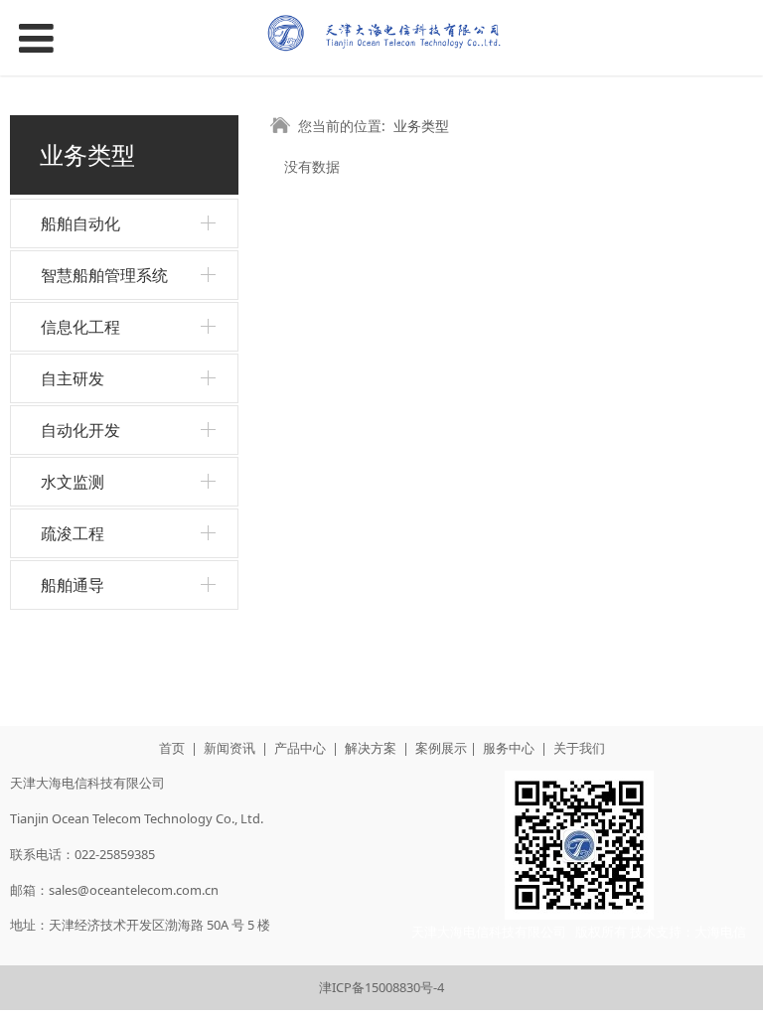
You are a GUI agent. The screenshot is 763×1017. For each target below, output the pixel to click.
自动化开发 (80, 430)
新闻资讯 (229, 748)
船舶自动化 (80, 223)
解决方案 (370, 748)
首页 (172, 748)
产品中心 (300, 748)
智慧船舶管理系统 (104, 275)
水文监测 (72, 482)
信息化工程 (80, 327)
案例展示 (441, 748)
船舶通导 (72, 585)
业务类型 (421, 125)
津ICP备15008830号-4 (381, 987)
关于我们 (579, 748)
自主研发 (72, 378)
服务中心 (508, 748)
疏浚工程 (72, 533)
